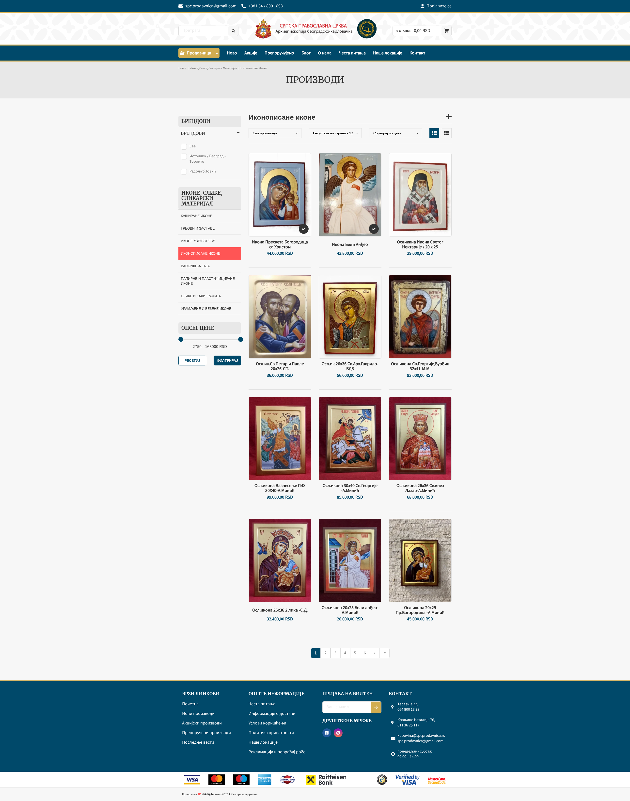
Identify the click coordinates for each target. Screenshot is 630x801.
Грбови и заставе (198, 228)
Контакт (417, 53)
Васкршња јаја (195, 266)
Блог (306, 53)
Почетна (190, 704)
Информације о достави (272, 714)
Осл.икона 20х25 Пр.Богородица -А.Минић (420, 610)
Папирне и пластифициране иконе (208, 281)
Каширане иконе (196, 215)
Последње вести (198, 742)
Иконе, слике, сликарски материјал (213, 68)
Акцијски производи (202, 723)
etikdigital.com (211, 794)
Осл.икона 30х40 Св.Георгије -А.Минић (350, 488)
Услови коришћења (267, 723)
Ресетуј (192, 360)
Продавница (199, 53)
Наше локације (387, 53)
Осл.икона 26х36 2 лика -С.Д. (280, 610)
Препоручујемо (279, 53)
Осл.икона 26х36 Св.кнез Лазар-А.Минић (420, 488)
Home (182, 68)
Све (192, 146)
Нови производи (198, 714)
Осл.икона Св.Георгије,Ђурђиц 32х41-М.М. (420, 366)
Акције (250, 53)
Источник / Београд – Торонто (207, 158)
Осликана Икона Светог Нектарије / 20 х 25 (420, 245)
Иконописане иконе (200, 253)
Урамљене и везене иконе (206, 308)
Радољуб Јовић (202, 171)
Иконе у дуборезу (198, 240)
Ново (232, 53)
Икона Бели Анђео (350, 244)
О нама (324, 53)
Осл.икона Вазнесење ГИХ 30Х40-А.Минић (279, 488)
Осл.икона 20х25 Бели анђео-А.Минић (350, 610)
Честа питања (352, 53)
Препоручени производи (206, 733)
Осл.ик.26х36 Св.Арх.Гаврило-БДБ (350, 366)
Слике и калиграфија (201, 296)
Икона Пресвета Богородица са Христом (280, 245)
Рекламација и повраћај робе (277, 752)
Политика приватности (271, 733)
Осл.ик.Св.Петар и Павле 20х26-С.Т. (280, 366)
